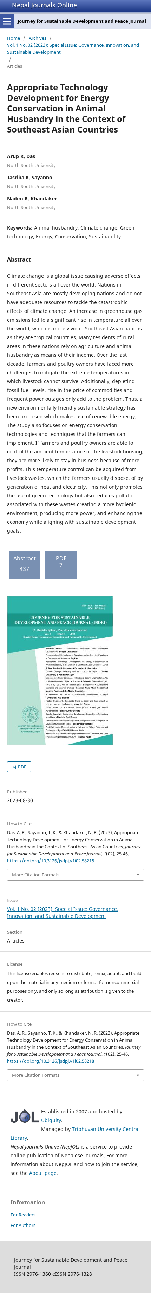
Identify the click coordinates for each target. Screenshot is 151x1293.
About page (43, 1173)
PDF (21, 767)
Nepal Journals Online (44, 5)
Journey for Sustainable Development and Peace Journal (82, 21)
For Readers (23, 1214)
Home (13, 38)
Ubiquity (51, 1120)
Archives (37, 38)
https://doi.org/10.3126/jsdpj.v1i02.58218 (50, 860)
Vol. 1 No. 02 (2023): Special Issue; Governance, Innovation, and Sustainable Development (73, 48)
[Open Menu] (7, 21)
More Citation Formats (35, 874)
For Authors (23, 1225)
